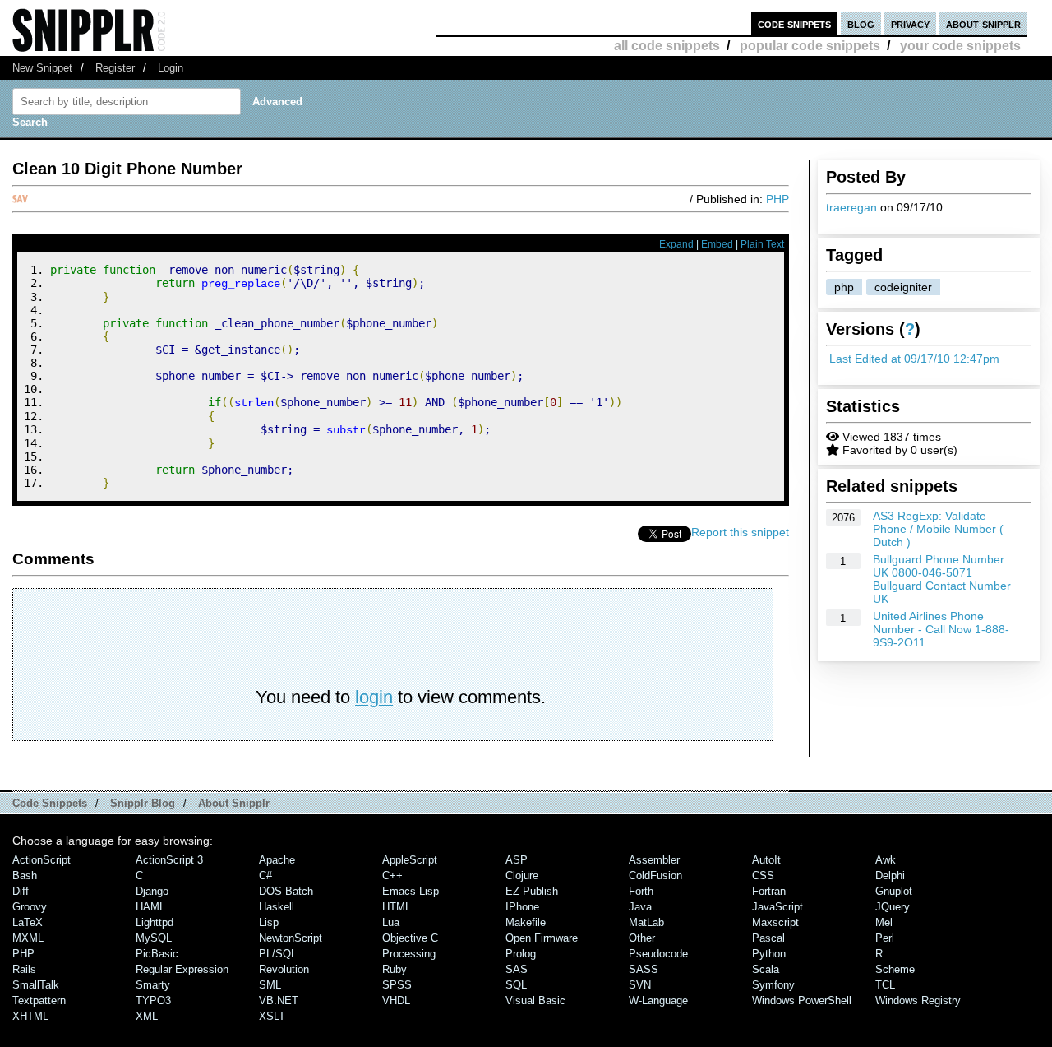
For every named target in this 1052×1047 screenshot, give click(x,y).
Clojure (521, 875)
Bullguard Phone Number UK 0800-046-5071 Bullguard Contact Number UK (942, 579)
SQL (516, 985)
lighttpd (154, 922)
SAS (516, 969)
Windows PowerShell (801, 1000)
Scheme (895, 969)
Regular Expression (182, 969)
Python (769, 953)
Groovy (29, 907)
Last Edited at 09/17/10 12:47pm (914, 358)
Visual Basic (535, 1000)
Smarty (153, 985)
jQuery (892, 907)
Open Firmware (541, 938)
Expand (676, 244)
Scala (765, 969)
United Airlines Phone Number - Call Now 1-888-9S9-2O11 (941, 629)
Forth (641, 891)
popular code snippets (810, 46)
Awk (885, 860)
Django (152, 891)
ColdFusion (655, 875)
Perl (884, 938)
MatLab (646, 922)
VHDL (396, 1000)
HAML (150, 907)
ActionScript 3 (169, 860)
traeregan (851, 207)
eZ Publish (531, 891)
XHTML (30, 1016)
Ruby (394, 969)
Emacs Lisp (410, 891)
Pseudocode (658, 953)
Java (640, 907)
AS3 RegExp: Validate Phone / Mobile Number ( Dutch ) (938, 529)
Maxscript (775, 922)
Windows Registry (918, 1000)
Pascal (768, 938)
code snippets (794, 23)
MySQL (154, 938)
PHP (777, 199)
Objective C (410, 938)
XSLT (272, 1016)
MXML (28, 938)
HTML (396, 907)
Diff (20, 891)
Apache (277, 860)
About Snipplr (234, 803)
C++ (392, 875)
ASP (516, 860)
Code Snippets (49, 803)
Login (170, 68)
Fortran (769, 891)
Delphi (890, 875)
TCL (885, 985)
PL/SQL (278, 953)
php (844, 287)
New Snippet (42, 68)
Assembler (654, 860)
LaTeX (27, 922)
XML (147, 1016)
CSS (763, 875)
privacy (910, 23)
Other (642, 938)
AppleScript (409, 860)
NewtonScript (290, 938)
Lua (390, 922)
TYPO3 (153, 1000)
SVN (640, 985)
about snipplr (983, 23)
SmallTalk (35, 985)
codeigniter (903, 287)
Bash (24, 875)
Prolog (520, 953)
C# (265, 875)
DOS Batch (286, 891)
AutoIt (766, 860)
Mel (884, 922)
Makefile (525, 922)
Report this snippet (740, 532)
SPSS (397, 985)
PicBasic (157, 953)
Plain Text (762, 244)
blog (860, 23)
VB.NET (278, 1000)
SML (270, 985)
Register (115, 68)
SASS (643, 969)
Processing (409, 953)
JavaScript (777, 907)
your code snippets (960, 46)
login (374, 697)
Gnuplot (893, 891)
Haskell (276, 907)
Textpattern (39, 1000)
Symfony (773, 985)
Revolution (284, 969)
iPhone (522, 907)
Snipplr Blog (142, 803)
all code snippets (667, 46)
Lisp (269, 922)
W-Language (658, 1000)
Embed (717, 244)
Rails (24, 969)
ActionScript (41, 860)
